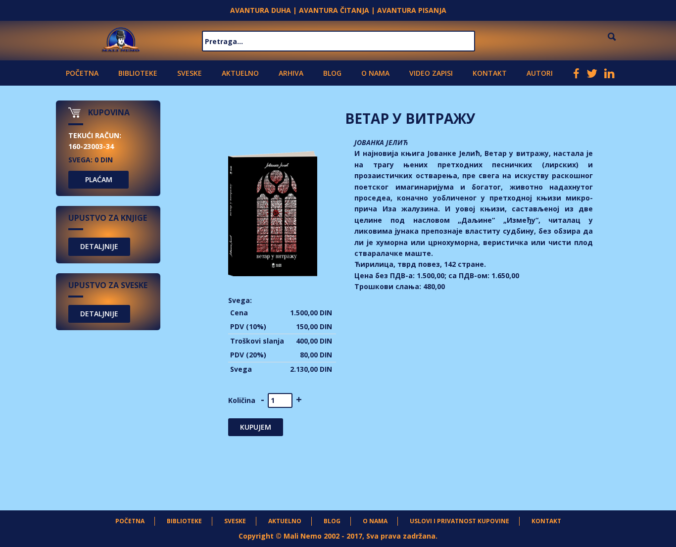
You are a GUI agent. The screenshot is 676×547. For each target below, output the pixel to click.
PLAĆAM (98, 179)
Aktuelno (240, 73)
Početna (82, 73)
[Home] (121, 38)
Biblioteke (137, 73)
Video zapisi (431, 73)
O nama (375, 73)
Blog (332, 73)
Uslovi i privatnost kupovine (459, 521)
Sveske (189, 73)
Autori (540, 73)
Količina (241, 400)
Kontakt (490, 73)
